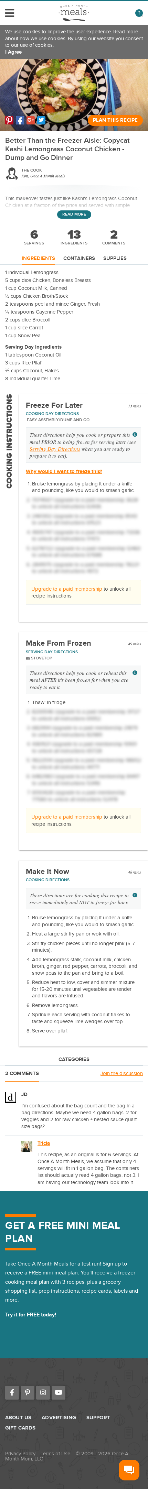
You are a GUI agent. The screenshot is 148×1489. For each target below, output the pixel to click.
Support (98, 1417)
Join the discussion (122, 1073)
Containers (79, 259)
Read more (125, 32)
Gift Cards (20, 1428)
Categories (74, 1060)
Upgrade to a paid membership (66, 589)
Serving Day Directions (55, 448)
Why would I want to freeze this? (64, 471)
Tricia (44, 1143)
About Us (18, 1417)
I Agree (13, 52)
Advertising (59, 1417)
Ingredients (38, 259)
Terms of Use (55, 1453)
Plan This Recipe (115, 120)
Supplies (115, 259)
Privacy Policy (20, 1453)
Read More (74, 214)
